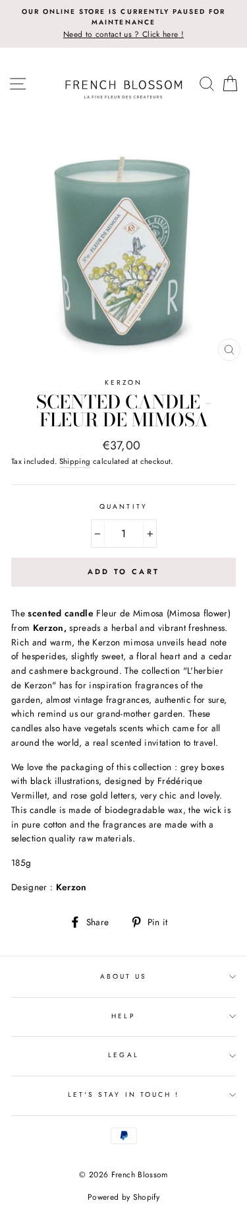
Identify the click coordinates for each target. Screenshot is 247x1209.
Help (123, 1016)
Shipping (75, 461)
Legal (123, 1055)
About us (123, 976)
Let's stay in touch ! (123, 1094)
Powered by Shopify (123, 1197)
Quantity (123, 506)
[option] (123, 24)
